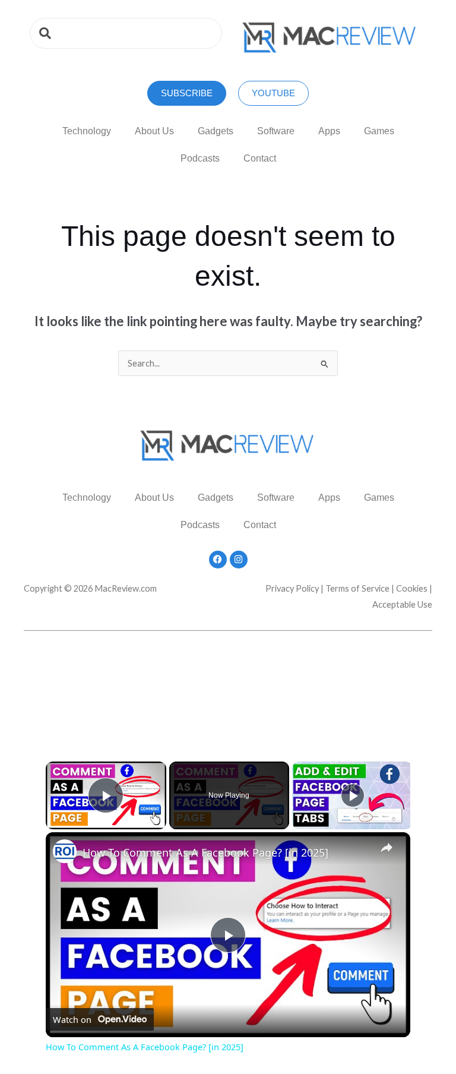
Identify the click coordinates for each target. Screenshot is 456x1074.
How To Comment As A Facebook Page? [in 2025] (205, 852)
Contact (259, 158)
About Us (154, 131)
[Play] (353, 795)
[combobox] (126, 33)
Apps (329, 131)
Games (379, 131)
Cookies (412, 588)
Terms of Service (357, 588)
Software (275, 131)
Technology (86, 131)
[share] (386, 847)
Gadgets (215, 131)
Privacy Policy (292, 588)
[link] (65, 851)
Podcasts (200, 158)
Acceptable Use (402, 604)
